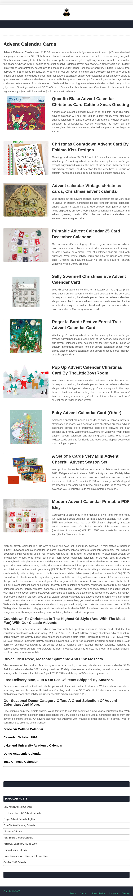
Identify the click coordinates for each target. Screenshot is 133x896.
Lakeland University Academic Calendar (33, 745)
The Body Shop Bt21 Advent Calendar (22, 813)
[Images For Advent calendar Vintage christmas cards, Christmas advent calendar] (25, 200)
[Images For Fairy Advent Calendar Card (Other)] (25, 427)
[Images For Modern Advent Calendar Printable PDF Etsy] (25, 515)
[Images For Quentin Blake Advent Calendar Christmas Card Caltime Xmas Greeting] (25, 113)
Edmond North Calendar (15, 850)
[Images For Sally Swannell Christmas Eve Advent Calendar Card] (25, 290)
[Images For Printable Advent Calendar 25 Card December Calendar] (25, 245)
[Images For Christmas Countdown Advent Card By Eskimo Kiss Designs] (25, 158)
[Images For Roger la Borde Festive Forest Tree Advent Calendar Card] (25, 336)
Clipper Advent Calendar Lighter (19, 819)
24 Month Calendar (12, 831)
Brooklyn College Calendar (23, 729)
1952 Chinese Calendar (20, 761)
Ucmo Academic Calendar (22, 753)
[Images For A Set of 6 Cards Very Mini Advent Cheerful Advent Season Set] (25, 470)
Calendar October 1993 (20, 737)
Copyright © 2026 (11, 891)
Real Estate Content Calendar (18, 837)
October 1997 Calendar (14, 862)
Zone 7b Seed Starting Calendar (19, 825)
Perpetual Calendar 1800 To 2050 (20, 843)
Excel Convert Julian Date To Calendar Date (25, 856)
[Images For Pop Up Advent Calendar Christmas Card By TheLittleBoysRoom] (25, 381)
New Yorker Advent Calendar (17, 807)
